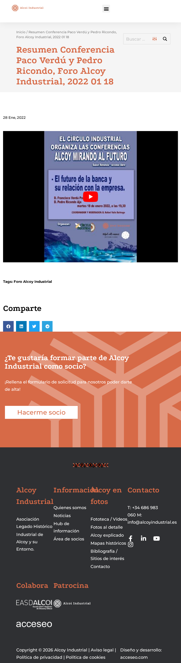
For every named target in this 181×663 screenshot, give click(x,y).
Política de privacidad (39, 657)
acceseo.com (134, 657)
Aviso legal (102, 650)
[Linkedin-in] (143, 538)
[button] (106, 8)
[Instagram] (130, 544)
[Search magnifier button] (165, 39)
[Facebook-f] (130, 538)
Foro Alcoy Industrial (33, 281)
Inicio (20, 32)
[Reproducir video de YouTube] (90, 196)
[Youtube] (156, 538)
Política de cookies (85, 657)
